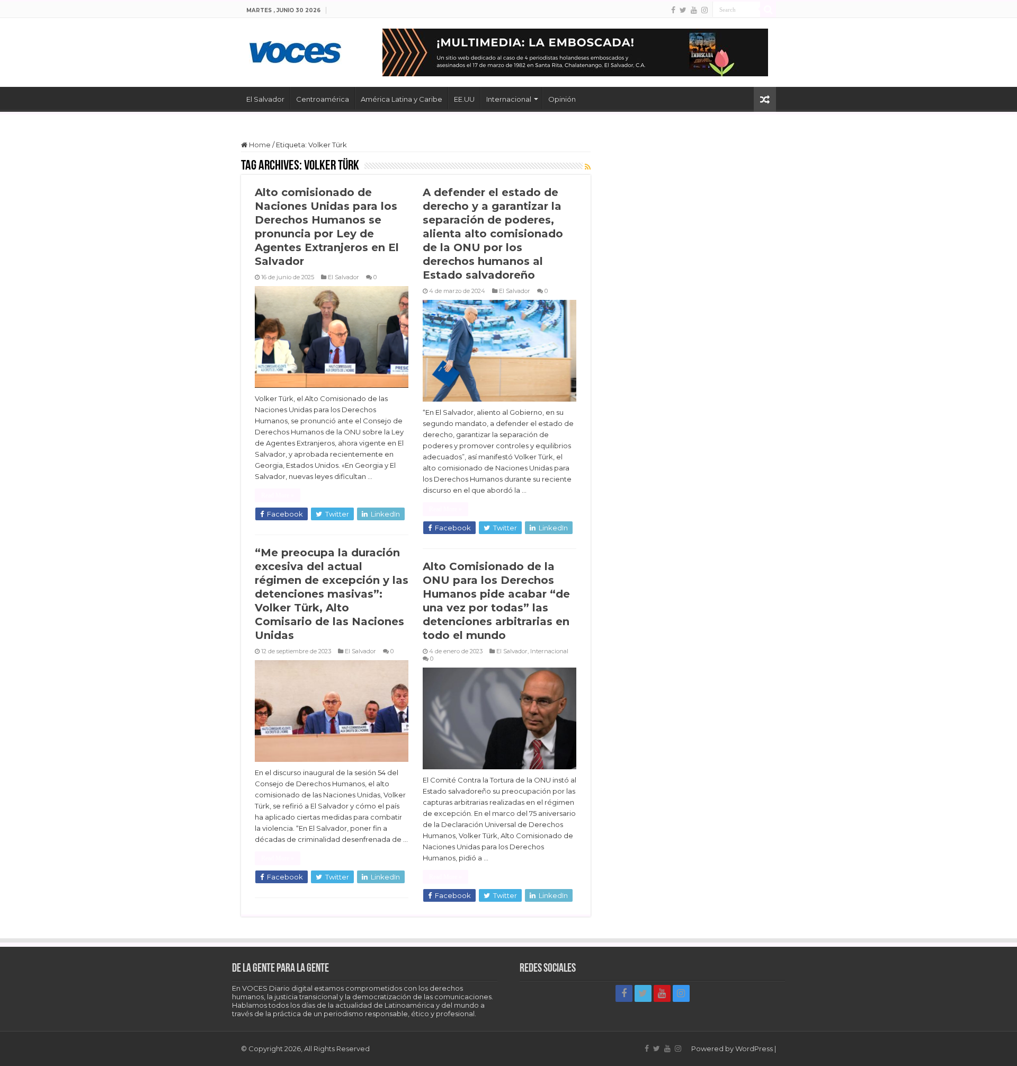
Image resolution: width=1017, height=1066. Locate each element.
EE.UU (464, 99)
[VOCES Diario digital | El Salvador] (295, 50)
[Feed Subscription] (588, 167)
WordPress (754, 1048)
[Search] (768, 9)
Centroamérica (322, 99)
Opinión (562, 99)
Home (259, 144)
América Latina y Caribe (401, 99)
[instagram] (704, 10)
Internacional (508, 99)
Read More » (277, 495)
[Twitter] (683, 10)
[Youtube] (694, 10)
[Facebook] (673, 10)
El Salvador (265, 99)
